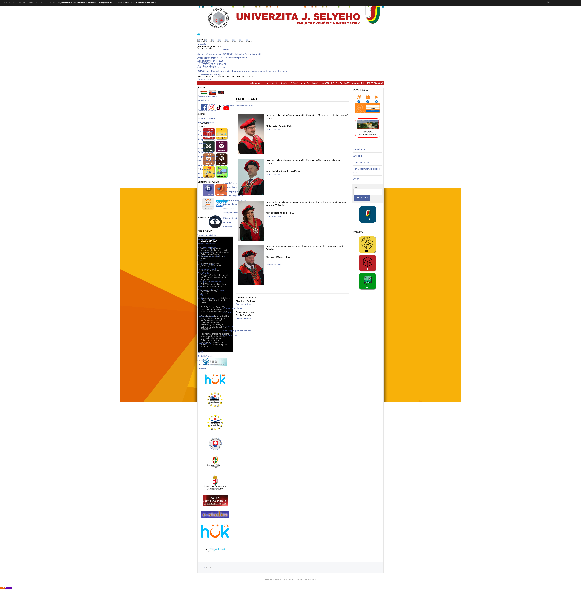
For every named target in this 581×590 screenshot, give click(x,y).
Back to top (212, 568)
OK (548, 2)
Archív (356, 179)
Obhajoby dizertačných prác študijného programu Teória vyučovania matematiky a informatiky (242, 71)
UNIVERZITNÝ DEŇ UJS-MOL (211, 64)
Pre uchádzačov (361, 162)
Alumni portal (359, 149)
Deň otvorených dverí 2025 (210, 61)
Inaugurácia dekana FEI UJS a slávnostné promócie (222, 57)
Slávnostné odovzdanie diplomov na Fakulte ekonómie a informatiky (230, 54)
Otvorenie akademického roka (211, 67)
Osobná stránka (273, 129)
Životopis (357, 156)
